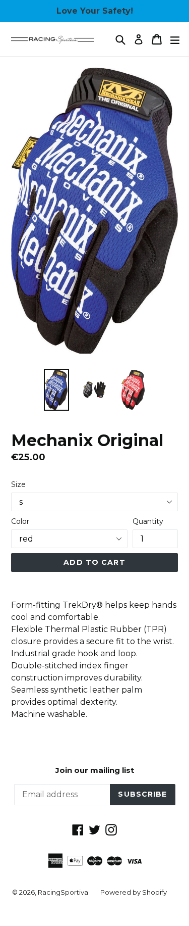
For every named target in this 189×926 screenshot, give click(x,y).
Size (18, 484)
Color (20, 521)
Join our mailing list (94, 770)
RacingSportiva (63, 892)
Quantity (148, 521)
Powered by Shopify (133, 892)
